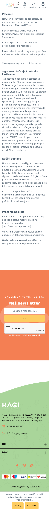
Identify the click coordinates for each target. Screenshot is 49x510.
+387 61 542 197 (15, 426)
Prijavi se (24, 318)
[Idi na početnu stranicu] (10, 5)
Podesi (31, 505)
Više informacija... (24, 500)
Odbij (17, 505)
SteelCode (35, 486)
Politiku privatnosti (31, 335)
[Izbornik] (3, 5)
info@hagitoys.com (17, 433)
